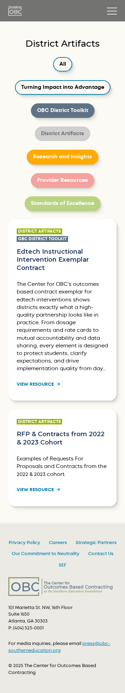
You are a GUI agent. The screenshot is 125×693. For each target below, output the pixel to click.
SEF (62, 565)
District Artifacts (62, 133)
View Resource (35, 384)
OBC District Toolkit (62, 110)
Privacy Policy (24, 542)
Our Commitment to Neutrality (46, 553)
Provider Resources (62, 180)
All (65, 64)
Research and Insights (62, 156)
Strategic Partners (96, 542)
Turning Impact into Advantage (62, 87)
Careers (58, 542)
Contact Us (101, 553)
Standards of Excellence (62, 203)
